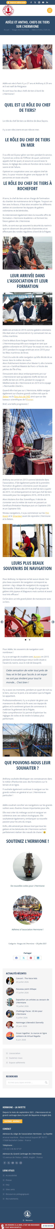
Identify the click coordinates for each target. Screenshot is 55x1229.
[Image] (27, 866)
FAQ (7, 1184)
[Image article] (10, 981)
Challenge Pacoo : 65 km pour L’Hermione (29, 1012)
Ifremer (29, 399)
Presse (9, 1180)
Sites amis (10, 1189)
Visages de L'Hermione (25, 943)
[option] (27, 622)
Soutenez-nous (15, 1058)
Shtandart (17, 516)
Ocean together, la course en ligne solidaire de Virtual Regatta (31, 1034)
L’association (14, 1053)
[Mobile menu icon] (49, 10)
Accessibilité (11, 1175)
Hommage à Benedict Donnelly (30, 1022)
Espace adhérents (17, 1062)
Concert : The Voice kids (26, 978)
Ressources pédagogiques (17, 1194)
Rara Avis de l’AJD (22, 396)
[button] (2, 622)
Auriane (37, 656)
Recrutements (12, 1198)
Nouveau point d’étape (26, 989)
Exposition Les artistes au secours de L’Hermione (32, 1001)
